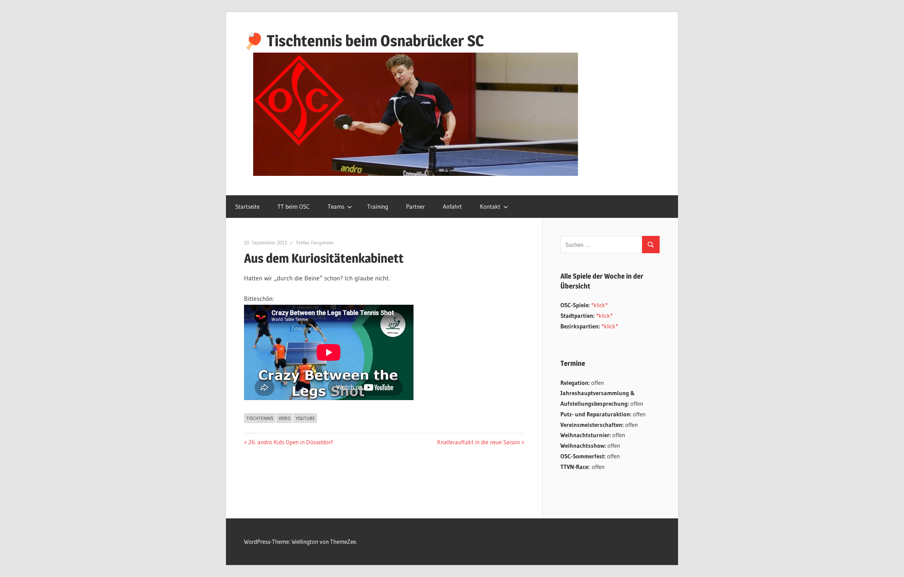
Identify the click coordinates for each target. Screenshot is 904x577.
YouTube (305, 418)
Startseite (247, 206)
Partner (415, 206)
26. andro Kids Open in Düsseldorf (290, 442)
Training (377, 206)
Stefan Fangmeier (315, 242)
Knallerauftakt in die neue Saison (478, 442)
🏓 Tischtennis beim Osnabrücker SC (364, 40)
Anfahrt (452, 206)
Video (284, 418)
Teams (336, 206)
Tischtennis (259, 418)
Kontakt (490, 206)
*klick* (599, 305)
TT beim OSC (294, 206)
